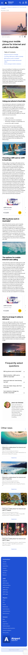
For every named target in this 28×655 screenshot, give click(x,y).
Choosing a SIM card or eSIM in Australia (13, 56)
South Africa (5, 566)
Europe (4, 604)
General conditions (7, 630)
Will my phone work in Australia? (11, 58)
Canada (4, 561)
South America (6, 609)
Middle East (5, 606)
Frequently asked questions (9, 628)
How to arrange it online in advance (12, 64)
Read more (14, 457)
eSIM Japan (5, 594)
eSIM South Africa (6, 585)
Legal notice (5, 623)
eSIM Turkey (5, 592)
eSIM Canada (6, 583)
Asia (4, 602)
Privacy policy (6, 632)
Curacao (4, 568)
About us (5, 621)
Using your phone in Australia (11, 54)
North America (6, 613)
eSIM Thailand (6, 587)
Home (2, 7)
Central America (6, 611)
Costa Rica (5, 570)
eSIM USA (5, 580)
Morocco (5, 575)
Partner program (6, 626)
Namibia (4, 572)
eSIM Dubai (5, 589)
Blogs (5, 7)
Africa (4, 600)
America (5, 563)
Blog (4, 619)
